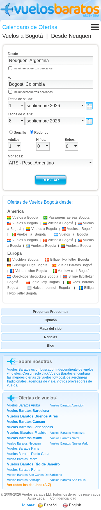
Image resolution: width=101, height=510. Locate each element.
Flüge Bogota (29, 265)
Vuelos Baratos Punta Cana (28, 454)
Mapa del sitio (50, 329)
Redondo (41, 133)
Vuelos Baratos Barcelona (28, 411)
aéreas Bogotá (69, 217)
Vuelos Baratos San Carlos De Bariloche (34, 474)
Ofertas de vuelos (37, 397)
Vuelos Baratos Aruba (23, 405)
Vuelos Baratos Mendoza (67, 432)
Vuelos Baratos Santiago (23, 480)
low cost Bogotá (73, 271)
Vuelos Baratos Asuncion (67, 405)
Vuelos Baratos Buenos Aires (32, 416)
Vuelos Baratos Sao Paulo (68, 480)
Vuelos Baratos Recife (22, 459)
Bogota (25, 259)
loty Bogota (45, 282)
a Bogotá (25, 217)
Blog (50, 346)
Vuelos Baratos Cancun (26, 422)
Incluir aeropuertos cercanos (33, 68)
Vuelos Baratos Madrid (27, 432)
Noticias (50, 337)
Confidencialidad (63, 498)
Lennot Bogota (51, 288)
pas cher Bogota (31, 271)
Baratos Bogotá (75, 265)
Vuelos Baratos (33, 494)
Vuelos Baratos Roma (23, 470)
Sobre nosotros (35, 361)
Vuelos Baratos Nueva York (69, 443)
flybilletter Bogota (69, 259)
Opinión (51, 320)
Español (50, 505)
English (74, 505)
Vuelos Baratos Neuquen (24, 443)
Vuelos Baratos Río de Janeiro (33, 464)
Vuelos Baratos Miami (24, 438)
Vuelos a (22, 36)
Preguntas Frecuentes (50, 312)
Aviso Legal (36, 498)
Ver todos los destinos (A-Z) (29, 485)
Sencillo (20, 133)
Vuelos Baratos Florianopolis (30, 427)
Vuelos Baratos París (23, 448)
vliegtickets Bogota (35, 276)
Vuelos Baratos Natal (64, 438)
